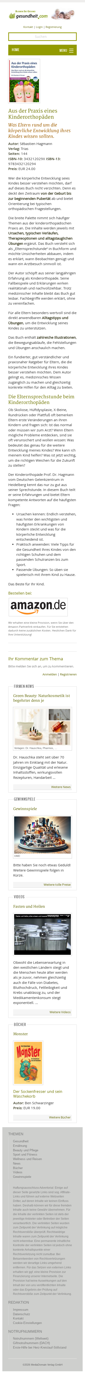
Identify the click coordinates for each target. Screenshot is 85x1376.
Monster (20, 1034)
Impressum (20, 1309)
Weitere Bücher (60, 1117)
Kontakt (28, 27)
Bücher (18, 1168)
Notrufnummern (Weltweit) (30, 1338)
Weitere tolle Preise (57, 885)
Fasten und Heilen (29, 906)
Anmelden (49, 674)
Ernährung (20, 1146)
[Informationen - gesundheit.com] (42, 14)
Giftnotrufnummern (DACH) (31, 1343)
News (17, 1163)
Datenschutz (21, 1314)
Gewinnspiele (25, 809)
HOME (15, 50)
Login (39, 27)
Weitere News (61, 787)
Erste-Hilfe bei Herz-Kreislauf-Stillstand (39, 1347)
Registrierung (54, 27)
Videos (17, 1172)
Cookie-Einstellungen (27, 1323)
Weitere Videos (60, 1012)
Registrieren (68, 674)
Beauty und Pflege (25, 1150)
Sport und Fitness (25, 1154)
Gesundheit (21, 1141)
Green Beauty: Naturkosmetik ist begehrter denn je (41, 698)
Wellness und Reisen (27, 1159)
